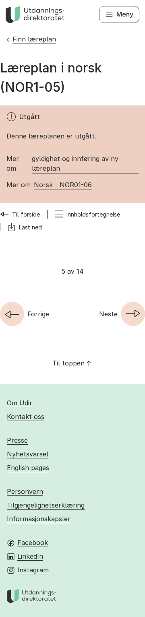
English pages (28, 468)
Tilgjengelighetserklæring (46, 505)
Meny (124, 14)
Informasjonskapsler (38, 519)
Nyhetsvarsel (27, 454)
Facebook (32, 543)
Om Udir (19, 403)
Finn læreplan (34, 39)
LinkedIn (30, 556)
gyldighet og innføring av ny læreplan (75, 163)
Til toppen (68, 363)
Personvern (25, 491)
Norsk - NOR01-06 (63, 185)
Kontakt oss (25, 417)
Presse (17, 440)
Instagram (33, 570)
